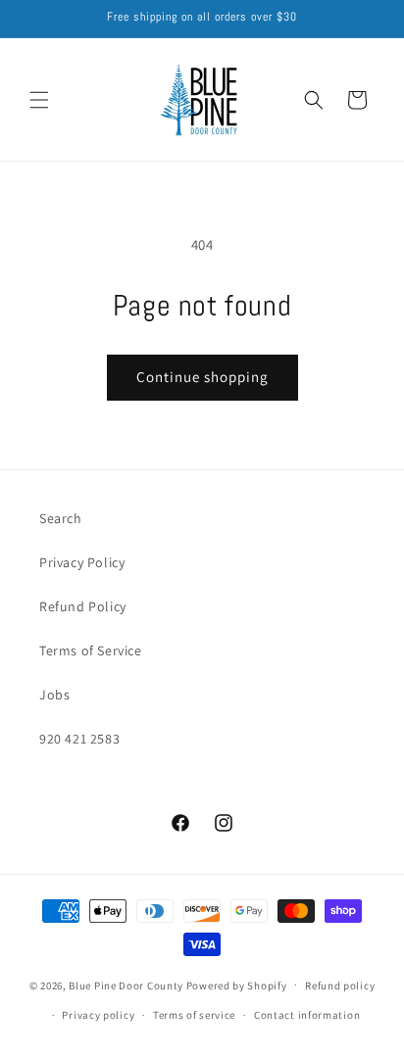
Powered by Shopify (236, 984)
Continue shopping (202, 376)
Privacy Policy (82, 562)
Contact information (307, 1015)
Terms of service (194, 1015)
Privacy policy (98, 1015)
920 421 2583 (79, 738)
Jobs (54, 694)
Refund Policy (82, 606)
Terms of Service (90, 650)
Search (60, 518)
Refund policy (340, 985)
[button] (39, 99)
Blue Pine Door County (126, 984)
